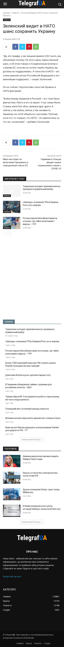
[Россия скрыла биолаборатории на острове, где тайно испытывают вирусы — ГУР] (11, 223)
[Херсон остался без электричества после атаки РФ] (11, 478)
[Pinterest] (29, 47)
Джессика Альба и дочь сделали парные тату (28, 375)
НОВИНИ (9, 322)
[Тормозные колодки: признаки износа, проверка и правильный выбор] (11, 191)
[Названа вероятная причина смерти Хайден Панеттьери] (11, 461)
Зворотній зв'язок (12, 576)
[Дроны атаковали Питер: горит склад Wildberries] (11, 494)
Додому (6, 13)
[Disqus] (32, 278)
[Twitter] (22, 47)
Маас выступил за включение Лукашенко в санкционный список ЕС (15, 162)
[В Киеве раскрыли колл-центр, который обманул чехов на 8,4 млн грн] (11, 511)
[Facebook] (15, 47)
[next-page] (9, 234)
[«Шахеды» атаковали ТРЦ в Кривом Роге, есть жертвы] (11, 207)
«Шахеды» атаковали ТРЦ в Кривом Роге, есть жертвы (32, 341)
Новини (15, 13)
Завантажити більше (31, 439)
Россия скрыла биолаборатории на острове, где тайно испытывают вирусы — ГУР (40, 221)
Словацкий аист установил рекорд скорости (27, 409)
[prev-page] (5, 234)
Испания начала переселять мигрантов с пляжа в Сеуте (32, 418)
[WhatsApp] (36, 47)
